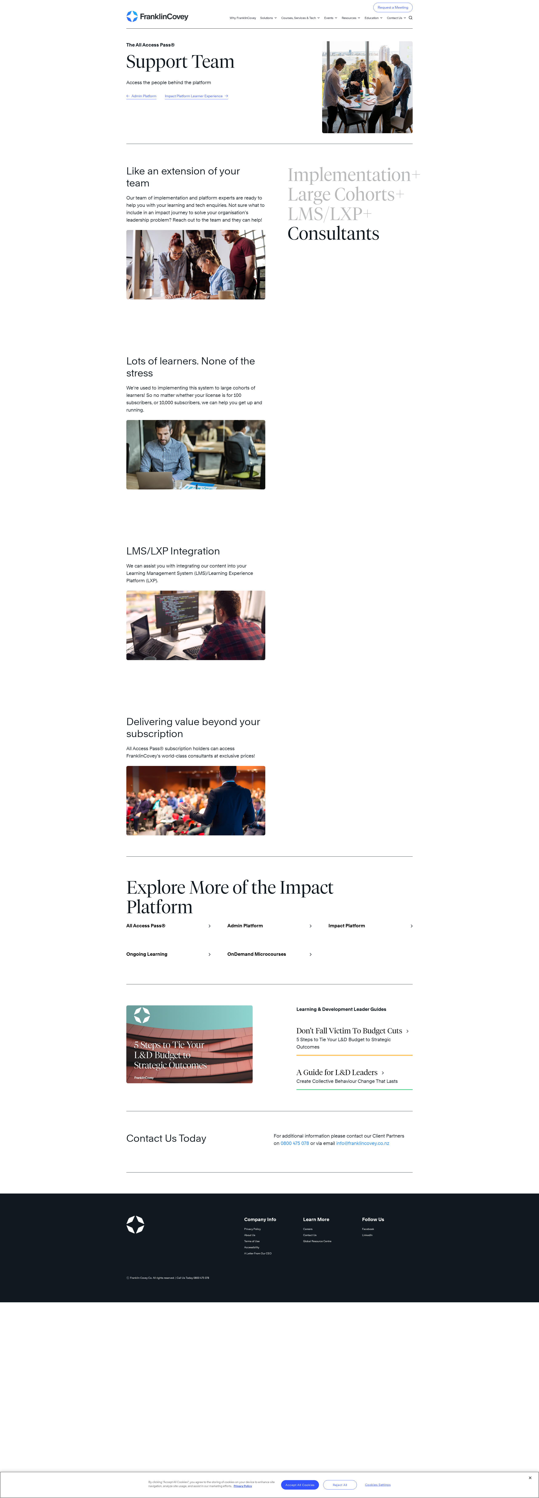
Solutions (266, 18)
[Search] (410, 16)
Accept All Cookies (300, 1485)
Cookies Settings (378, 1484)
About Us (249, 1235)
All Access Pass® (145, 925)
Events (328, 18)
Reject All (340, 1485)
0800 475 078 (295, 1143)
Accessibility (251, 1247)
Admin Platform (143, 96)
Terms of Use (252, 1241)
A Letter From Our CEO (258, 1253)
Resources (349, 18)
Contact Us (394, 18)
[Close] (530, 1477)
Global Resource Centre (317, 1241)
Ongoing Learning (146, 954)
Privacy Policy (252, 1229)
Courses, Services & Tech (298, 18)
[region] (269, 1485)
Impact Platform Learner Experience (194, 96)
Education (372, 18)
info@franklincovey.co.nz (362, 1143)
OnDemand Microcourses (256, 954)
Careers (307, 1229)
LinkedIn (367, 1235)
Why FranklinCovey (243, 18)
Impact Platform (346, 925)
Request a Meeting (393, 7)
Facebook (368, 1229)
